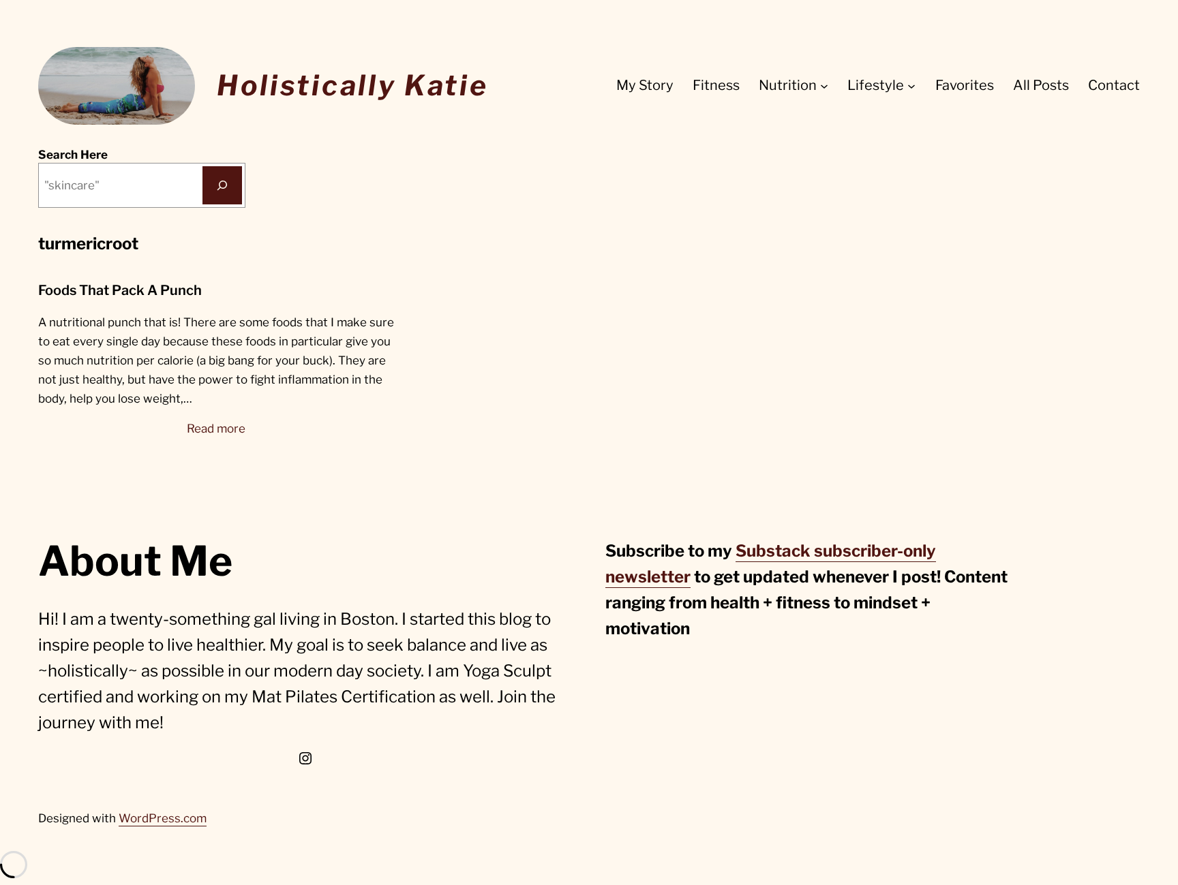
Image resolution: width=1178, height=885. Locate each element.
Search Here (73, 154)
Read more (216, 429)
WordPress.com (163, 818)
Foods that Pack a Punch (120, 290)
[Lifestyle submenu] (911, 86)
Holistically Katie (352, 85)
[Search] (222, 185)
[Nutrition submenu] (824, 86)
